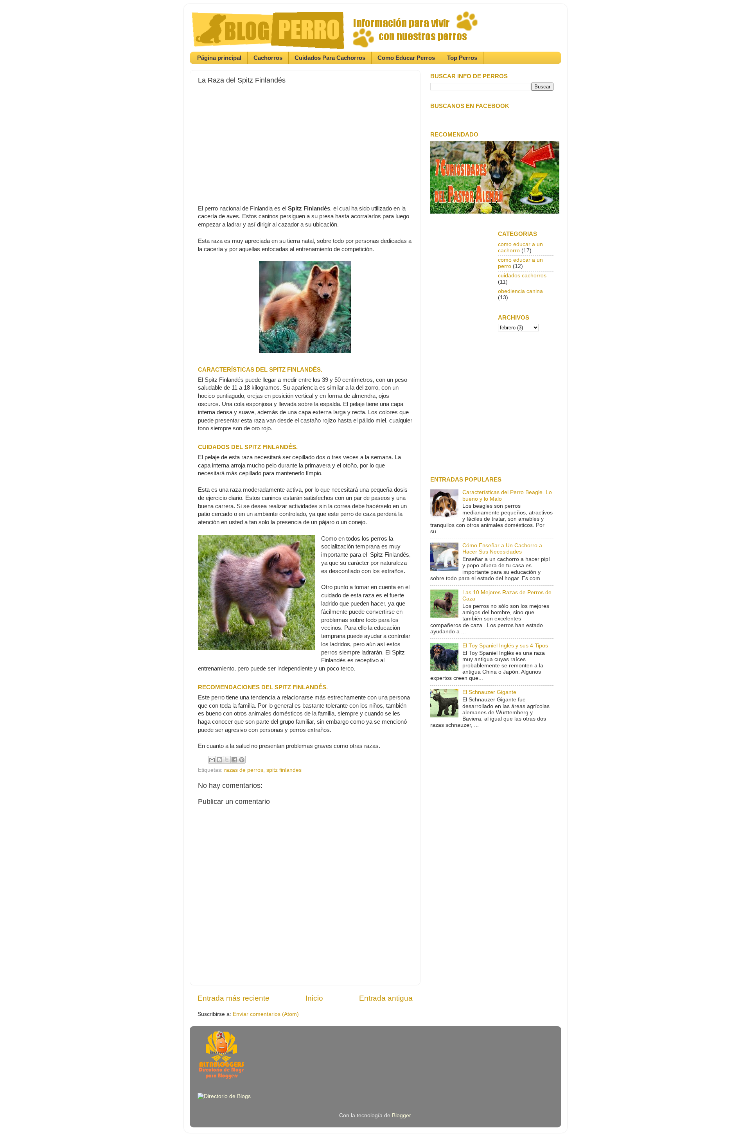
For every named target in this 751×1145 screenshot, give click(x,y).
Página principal (219, 57)
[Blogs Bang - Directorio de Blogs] (224, 1096)
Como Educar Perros (406, 57)
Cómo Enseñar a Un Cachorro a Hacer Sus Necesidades (502, 549)
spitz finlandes (284, 770)
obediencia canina (520, 291)
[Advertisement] (305, 139)
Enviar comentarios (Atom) (266, 1014)
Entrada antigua (386, 998)
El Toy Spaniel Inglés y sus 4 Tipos (505, 646)
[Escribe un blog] (219, 760)
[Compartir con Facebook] (234, 760)
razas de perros (243, 770)
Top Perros (462, 57)
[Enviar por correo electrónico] (212, 760)
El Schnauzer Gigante (489, 692)
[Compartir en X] (227, 760)
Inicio (314, 998)
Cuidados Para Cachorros (330, 57)
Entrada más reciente (233, 998)
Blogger (401, 1115)
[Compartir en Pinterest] (242, 760)
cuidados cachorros (522, 276)
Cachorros (267, 57)
